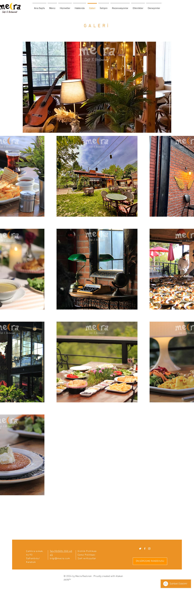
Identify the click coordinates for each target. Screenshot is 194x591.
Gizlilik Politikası (87, 551)
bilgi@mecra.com (60, 558)
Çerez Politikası (86, 554)
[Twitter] (140, 548)
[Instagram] (149, 548)
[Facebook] (144, 548)
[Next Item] (166, 102)
